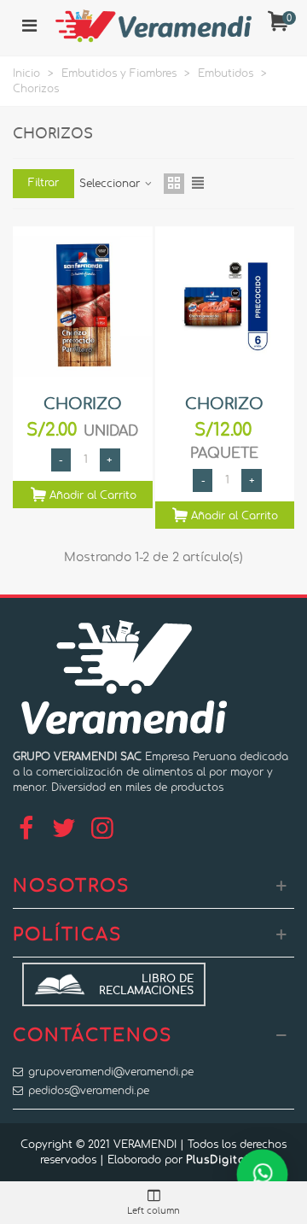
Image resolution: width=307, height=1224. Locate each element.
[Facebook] (25, 829)
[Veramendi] (153, 25)
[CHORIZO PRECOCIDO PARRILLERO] (83, 306)
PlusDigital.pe (226, 1160)
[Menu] (29, 25)
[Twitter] (64, 829)
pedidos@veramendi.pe (88, 1091)
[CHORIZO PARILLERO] (225, 306)
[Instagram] (102, 829)
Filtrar (43, 183)
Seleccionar (111, 184)
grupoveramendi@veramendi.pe (111, 1072)
